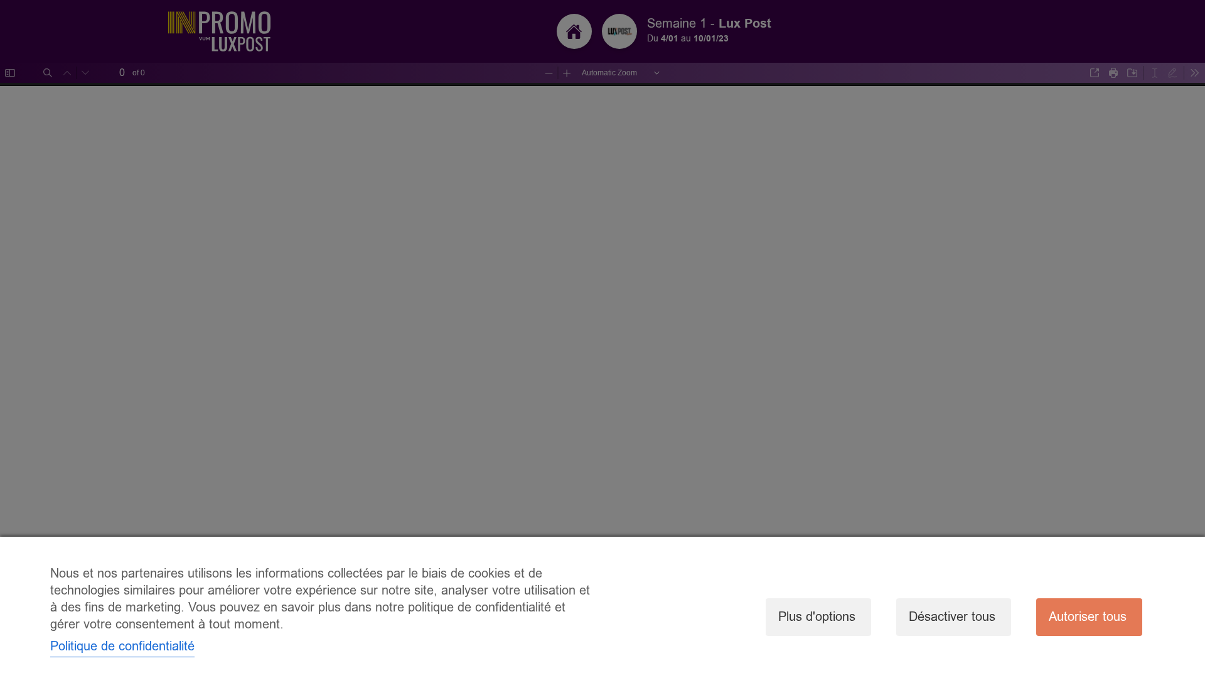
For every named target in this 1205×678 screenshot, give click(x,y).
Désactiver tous (952, 616)
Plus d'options (816, 616)
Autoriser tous (1088, 616)
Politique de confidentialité (122, 646)
